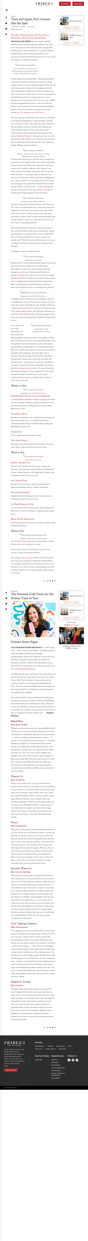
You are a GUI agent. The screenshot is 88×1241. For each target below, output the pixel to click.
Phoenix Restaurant (20, 492)
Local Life (14, 591)
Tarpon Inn (16, 431)
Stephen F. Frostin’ (21, 982)
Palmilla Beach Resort (19, 278)
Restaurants (15, 1037)
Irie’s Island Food (19, 480)
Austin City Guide (71, 1069)
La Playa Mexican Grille (22, 504)
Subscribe (75, 27)
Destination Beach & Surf (26, 308)
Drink (60, 1090)
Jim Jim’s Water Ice (21, 868)
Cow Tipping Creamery (24, 923)
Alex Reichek (17, 601)
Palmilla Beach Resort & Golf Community (30, 395)
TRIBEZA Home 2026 (75, 36)
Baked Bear (17, 721)
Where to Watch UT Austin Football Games (69, 1093)
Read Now (67, 27)
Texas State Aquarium (26, 541)
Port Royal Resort (46, 189)
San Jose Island (27, 557)
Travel (13, 16)
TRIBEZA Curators (71, 625)
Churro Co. (17, 776)
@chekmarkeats (29, 669)
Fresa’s (14, 822)
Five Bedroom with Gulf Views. (32, 112)
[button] (60, 636)
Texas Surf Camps (31, 549)
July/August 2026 (75, 21)
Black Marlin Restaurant (22, 519)
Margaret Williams (19, 27)
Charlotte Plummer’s (24, 136)
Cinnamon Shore (23, 275)
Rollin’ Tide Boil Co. (20, 462)
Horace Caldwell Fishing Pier (24, 314)
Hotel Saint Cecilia (34, 1137)
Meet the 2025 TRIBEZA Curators (71, 646)
